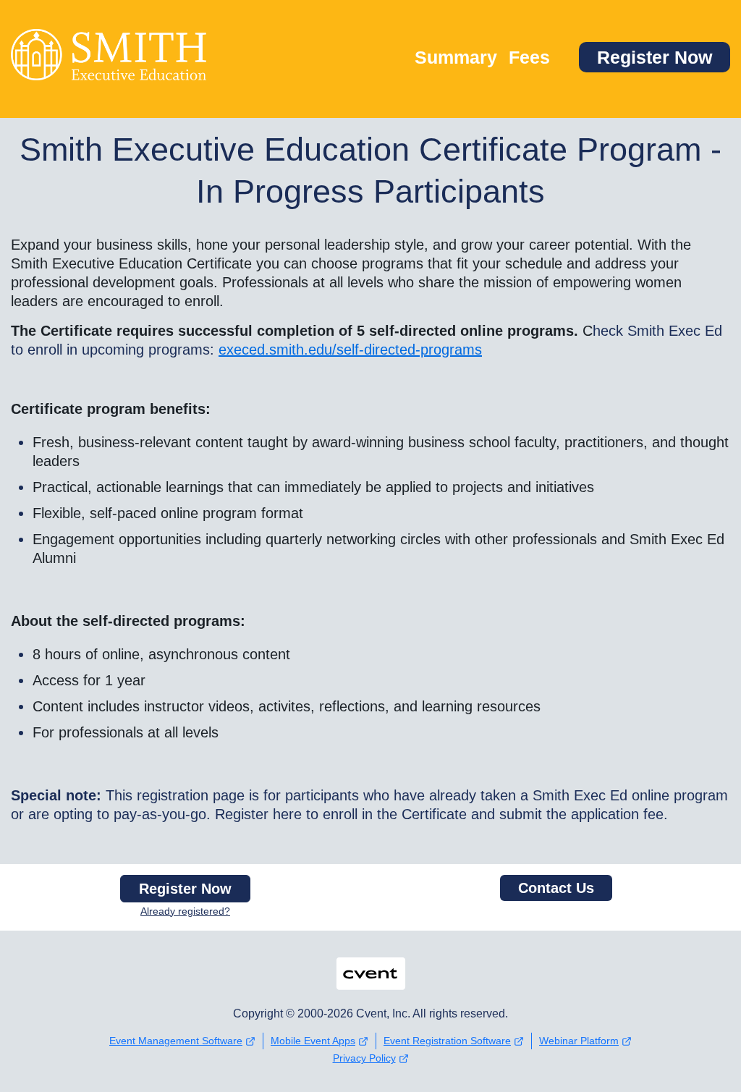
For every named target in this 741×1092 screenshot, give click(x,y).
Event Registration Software (447, 1040)
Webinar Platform (579, 1040)
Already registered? (185, 911)
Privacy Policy (364, 1058)
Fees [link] (529, 57)
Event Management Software (175, 1040)
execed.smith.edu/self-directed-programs (350, 349)
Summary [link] (456, 57)
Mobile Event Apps (313, 1040)
